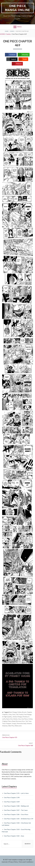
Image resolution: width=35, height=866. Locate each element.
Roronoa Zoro (20, 721)
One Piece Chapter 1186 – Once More (16, 814)
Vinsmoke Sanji (21, 723)
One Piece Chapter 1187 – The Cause (16, 810)
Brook (24, 712)
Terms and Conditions (26, 862)
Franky (21, 714)
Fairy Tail (15, 714)
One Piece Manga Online (17, 8)
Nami (8, 719)
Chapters (5, 714)
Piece (9, 721)
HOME (2, 34)
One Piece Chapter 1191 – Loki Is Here (16, 793)
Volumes (5, 726)
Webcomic (18, 726)
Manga (19, 717)
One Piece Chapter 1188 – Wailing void (16, 806)
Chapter (29, 712)
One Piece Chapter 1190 (12, 797)
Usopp (14, 723)
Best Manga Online (15, 712)
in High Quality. (7, 717)
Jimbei (15, 717)
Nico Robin (13, 719)
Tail (26, 721)
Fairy (10, 714)
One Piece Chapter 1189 (12, 802)
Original (4, 721)
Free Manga (27, 714)
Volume (29, 723)
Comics (8, 34)
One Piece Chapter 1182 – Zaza (14, 836)
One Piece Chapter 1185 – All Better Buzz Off (18, 819)
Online (30, 719)
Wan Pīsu (11, 726)
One (19, 719)
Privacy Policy (13, 862)
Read (13, 721)
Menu (19, 27)
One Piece (24, 719)
